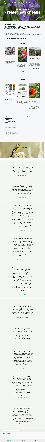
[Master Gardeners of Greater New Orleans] (5, 2)
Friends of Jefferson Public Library (22, 197)
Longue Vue (22, 368)
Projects (26, 2)
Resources (30, 2)
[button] (19, 2)
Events (22, 440)
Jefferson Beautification (22, 230)
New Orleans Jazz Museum (22, 294)
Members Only (38, 2)
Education (22, 2)
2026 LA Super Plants (9, 99)
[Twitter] (36, 440)
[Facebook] (35, 440)
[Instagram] (37, 440)
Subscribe (30, 108)
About (15, 2)
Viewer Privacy (9, 440)
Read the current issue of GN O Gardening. (34, 107)
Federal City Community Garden (33, 63)
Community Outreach (33, 56)
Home (12, 2)
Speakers (34, 2)
